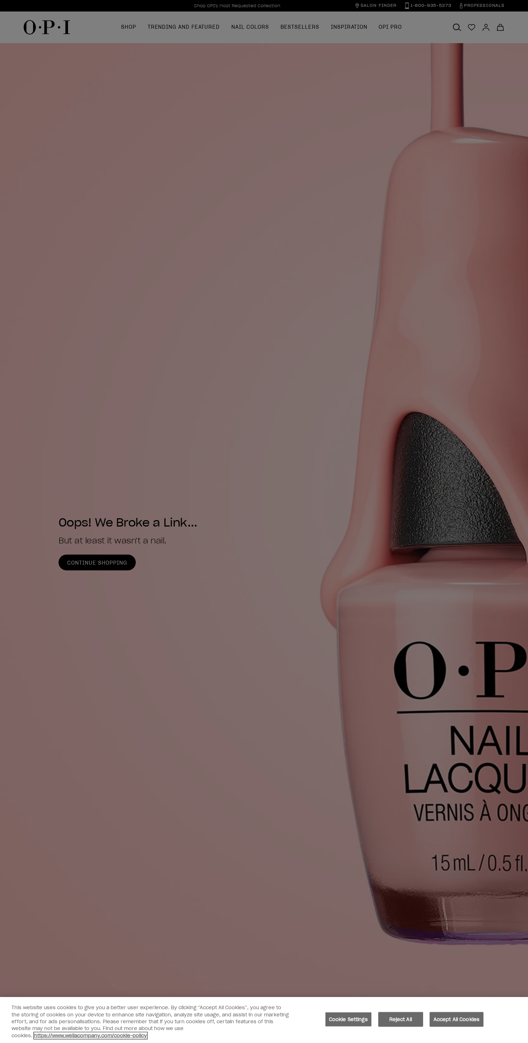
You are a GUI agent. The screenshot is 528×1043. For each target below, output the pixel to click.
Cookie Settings (348, 1019)
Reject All (400, 1019)
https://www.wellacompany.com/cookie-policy (90, 1036)
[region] (264, 1020)
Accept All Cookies (457, 1019)
